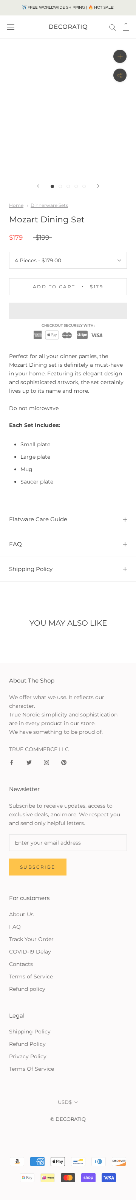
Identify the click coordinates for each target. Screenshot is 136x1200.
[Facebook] (11, 762)
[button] (68, 311)
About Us (21, 914)
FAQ (15, 544)
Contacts (21, 964)
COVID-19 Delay (30, 951)
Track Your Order (31, 939)
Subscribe (38, 867)
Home (16, 205)
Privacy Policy (27, 1056)
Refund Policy (27, 1044)
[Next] (98, 186)
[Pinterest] (63, 762)
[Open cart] (126, 27)
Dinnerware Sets (49, 205)
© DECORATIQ (68, 1119)
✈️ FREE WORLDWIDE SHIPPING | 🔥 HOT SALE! (68, 7)
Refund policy (27, 989)
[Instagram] (46, 762)
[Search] (112, 27)
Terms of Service (31, 976)
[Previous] (38, 186)
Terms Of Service (31, 1068)
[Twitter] (29, 762)
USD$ (65, 1102)
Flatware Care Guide (38, 519)
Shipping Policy (31, 568)
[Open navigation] (10, 27)
